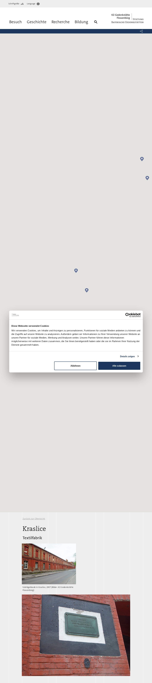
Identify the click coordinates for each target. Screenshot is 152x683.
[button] (141, 31)
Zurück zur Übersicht (34, 518)
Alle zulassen (119, 365)
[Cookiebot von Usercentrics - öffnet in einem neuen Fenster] (128, 315)
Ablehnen (75, 365)
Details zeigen (127, 356)
